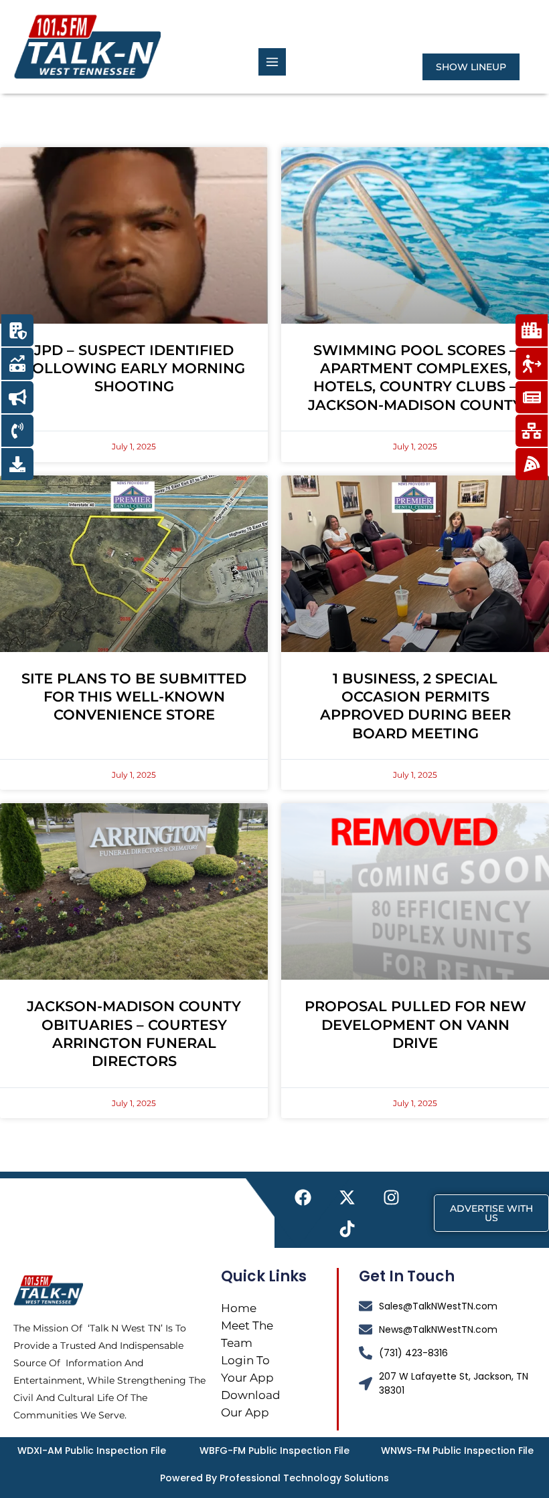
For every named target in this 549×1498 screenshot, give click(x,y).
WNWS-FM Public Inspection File (457, 1450)
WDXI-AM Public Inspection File (91, 1450)
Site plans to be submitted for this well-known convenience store (133, 697)
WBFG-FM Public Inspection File (274, 1450)
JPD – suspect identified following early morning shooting (134, 368)
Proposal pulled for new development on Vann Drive (415, 1024)
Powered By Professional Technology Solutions (274, 1478)
